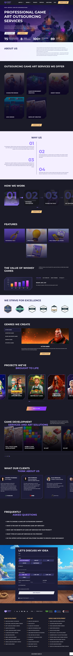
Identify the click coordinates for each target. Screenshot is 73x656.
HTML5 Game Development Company (57, 625)
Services (28, 2)
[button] (29, 401)
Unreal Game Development (11, 637)
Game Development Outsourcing (12, 621)
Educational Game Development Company (14, 623)
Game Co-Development (10, 644)
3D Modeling (30, 639)
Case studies (49, 2)
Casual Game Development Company (13, 630)
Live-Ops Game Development (55, 644)
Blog (55, 2)
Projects (35, 2)
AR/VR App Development (55, 630)
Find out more (36, 408)
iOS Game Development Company (56, 641)
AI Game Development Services (11, 632)
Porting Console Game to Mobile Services (59, 637)
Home (5, 7)
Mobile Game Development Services (57, 621)
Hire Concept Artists (32, 644)
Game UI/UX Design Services (34, 630)
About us (20, 2)
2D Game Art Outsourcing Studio (35, 637)
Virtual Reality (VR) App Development (58, 632)
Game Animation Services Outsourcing (36, 632)
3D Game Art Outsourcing (33, 625)
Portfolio (42, 2)
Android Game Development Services (57, 639)
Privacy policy (31, 598)
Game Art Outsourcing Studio (34, 628)
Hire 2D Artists (31, 623)
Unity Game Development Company (12, 625)
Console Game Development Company (13, 641)
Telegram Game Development (56, 623)
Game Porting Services (54, 628)
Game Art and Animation (33, 621)
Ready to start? (10, 33)
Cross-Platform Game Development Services (59, 646)
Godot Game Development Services (12, 639)
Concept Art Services (32, 646)
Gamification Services (10, 628)
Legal (32, 611)
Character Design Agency (33, 641)
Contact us (62, 2)
